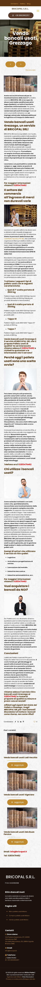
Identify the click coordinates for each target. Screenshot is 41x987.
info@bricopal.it (11, 951)
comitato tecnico (11, 239)
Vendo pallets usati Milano (18, 920)
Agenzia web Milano (14, 977)
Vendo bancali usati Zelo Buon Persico (19, 833)
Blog (28, 4)
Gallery (22, 4)
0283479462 (20, 185)
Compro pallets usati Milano (19, 916)
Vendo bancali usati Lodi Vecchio (20, 757)
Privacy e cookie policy (14, 979)
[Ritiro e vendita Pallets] (20, 8)
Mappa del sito (29, 979)
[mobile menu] (38, 11)
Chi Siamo (14, 4)
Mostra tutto (31, 70)
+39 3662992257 (22, 15)
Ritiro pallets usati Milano (18, 911)
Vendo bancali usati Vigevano (19, 794)
